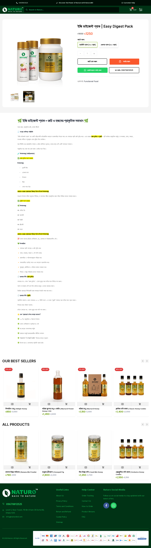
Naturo (10, 538)
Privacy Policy (61, 501)
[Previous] (142, 361)
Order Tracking (88, 495)
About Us (60, 495)
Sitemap (59, 522)
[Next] (147, 361)
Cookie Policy (61, 516)
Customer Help (129, 3)
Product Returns (88, 511)
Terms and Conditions (64, 506)
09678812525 (23, 3)
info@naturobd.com (14, 516)
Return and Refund (63, 511)
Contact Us (86, 501)
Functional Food (91, 81)
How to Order (87, 506)
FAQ (83, 516)
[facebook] (106, 505)
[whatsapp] (114, 505)
